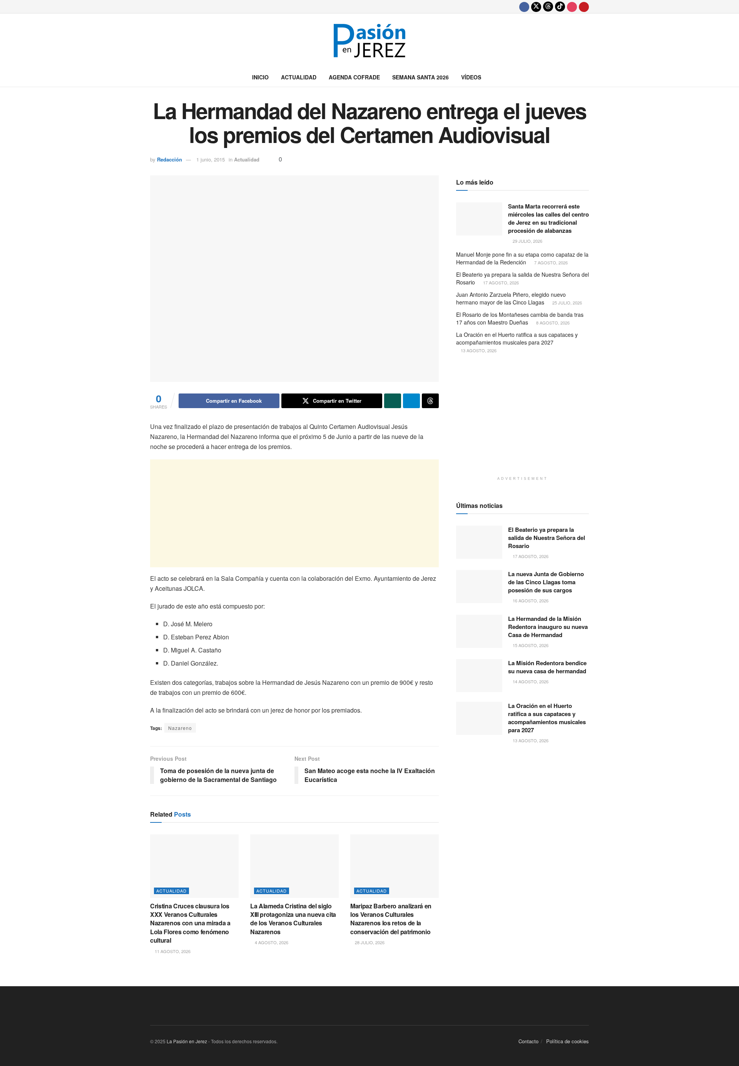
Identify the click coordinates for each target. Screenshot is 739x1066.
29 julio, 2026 (527, 241)
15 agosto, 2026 (530, 645)
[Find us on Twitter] (536, 6)
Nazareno (180, 728)
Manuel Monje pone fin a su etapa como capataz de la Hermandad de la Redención (522, 258)
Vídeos (471, 77)
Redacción (169, 159)
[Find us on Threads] (548, 6)
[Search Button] (586, 77)
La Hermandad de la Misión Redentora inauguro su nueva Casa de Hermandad (548, 626)
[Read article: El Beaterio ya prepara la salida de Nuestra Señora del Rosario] (479, 542)
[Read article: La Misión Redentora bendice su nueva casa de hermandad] (479, 675)
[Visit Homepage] (369, 40)
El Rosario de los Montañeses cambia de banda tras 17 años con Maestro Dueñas (520, 318)
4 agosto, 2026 (271, 942)
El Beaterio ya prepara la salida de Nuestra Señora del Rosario (522, 278)
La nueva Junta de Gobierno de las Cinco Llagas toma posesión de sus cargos (546, 582)
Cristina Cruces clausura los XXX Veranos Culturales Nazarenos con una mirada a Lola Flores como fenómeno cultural (190, 923)
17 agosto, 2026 (500, 282)
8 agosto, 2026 (552, 322)
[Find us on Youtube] (584, 6)
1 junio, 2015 (210, 159)
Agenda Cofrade (354, 77)
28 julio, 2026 (369, 942)
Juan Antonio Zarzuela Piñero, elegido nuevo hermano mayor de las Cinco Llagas (511, 298)
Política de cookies (567, 1041)
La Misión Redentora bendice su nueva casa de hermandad (547, 667)
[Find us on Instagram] (572, 6)
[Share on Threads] (430, 400)
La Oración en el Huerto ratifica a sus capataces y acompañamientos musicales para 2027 (517, 338)
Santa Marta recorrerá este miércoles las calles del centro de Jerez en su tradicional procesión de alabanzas (548, 218)
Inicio (260, 77)
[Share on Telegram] (411, 400)
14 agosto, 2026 (530, 681)
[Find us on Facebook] (524, 6)
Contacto (528, 1041)
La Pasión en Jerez (187, 1041)
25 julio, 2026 (566, 302)
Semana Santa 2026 (420, 77)
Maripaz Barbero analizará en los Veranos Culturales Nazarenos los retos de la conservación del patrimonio (390, 918)
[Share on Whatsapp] (392, 400)
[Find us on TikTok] (560, 6)
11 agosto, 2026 (172, 951)
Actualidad (298, 77)
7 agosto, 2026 (550, 262)
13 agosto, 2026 (478, 350)
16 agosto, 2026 (530, 600)
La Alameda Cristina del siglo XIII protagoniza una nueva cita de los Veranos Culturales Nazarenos (293, 918)
